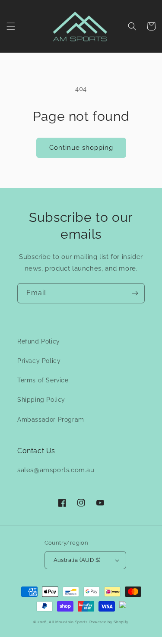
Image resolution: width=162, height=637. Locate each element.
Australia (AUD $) (77, 560)
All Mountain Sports (68, 622)
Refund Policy (38, 341)
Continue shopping (81, 147)
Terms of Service (43, 380)
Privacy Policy (38, 360)
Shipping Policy (41, 399)
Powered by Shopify (109, 622)
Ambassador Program (50, 419)
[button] (10, 26)
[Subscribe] (134, 293)
